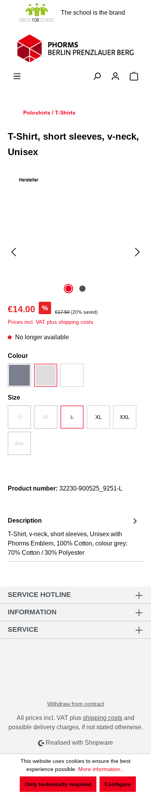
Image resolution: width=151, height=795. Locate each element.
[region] (75, 252)
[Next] (137, 252)
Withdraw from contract (75, 704)
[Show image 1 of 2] (68, 289)
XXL (125, 417)
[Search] (97, 76)
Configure (118, 784)
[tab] (73, 536)
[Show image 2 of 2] (82, 289)
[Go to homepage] (75, 48)
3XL (23, 445)
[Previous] (13, 252)
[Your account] (115, 76)
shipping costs (102, 718)
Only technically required (58, 784)
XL (98, 417)
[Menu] (17, 76)
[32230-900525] (75, 252)
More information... (101, 769)
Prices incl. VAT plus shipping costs (50, 322)
